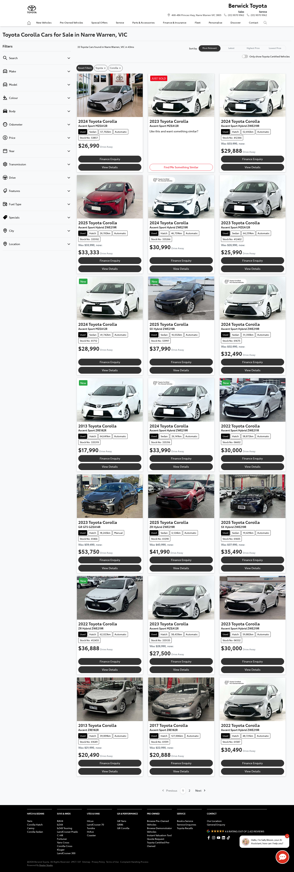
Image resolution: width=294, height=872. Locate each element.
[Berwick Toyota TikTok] (229, 837)
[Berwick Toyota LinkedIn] (224, 837)
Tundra (91, 828)
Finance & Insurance (174, 22)
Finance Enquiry (110, 159)
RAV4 (60, 821)
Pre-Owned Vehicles (71, 22)
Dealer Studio (46, 865)
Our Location (214, 821)
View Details (110, 167)
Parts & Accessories (143, 22)
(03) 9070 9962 (236, 15)
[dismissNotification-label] (287, 836)
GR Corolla (123, 828)
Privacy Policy (98, 861)
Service (120, 22)
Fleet (198, 22)
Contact (253, 22)
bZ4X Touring (64, 828)
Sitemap (86, 861)
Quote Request (155, 838)
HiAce (90, 831)
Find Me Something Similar (181, 167)
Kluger (60, 849)
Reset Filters (85, 67)
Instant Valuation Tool (159, 835)
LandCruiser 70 (95, 824)
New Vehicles (44, 22)
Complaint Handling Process (134, 861)
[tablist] (242, 48)
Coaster (91, 835)
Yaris (29, 821)
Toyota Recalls (185, 828)
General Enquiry (216, 824)
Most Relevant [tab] (209, 48)
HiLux (90, 821)
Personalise (215, 22)
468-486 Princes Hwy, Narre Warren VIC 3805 (196, 15)
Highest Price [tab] (253, 48)
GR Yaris (121, 821)
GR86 (120, 824)
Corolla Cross (64, 846)
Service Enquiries (186, 824)
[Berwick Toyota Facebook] (209, 837)
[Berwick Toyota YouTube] (219, 837)
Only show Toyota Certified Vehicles (269, 56)
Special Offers (99, 22)
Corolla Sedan (35, 831)
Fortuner (62, 838)
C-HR (60, 835)
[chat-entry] (282, 857)
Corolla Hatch (35, 824)
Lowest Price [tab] (275, 48)
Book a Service (185, 821)
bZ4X (60, 824)
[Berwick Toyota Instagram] (214, 837)
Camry (30, 828)
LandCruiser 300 (66, 853)
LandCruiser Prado (67, 831)
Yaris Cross (63, 842)
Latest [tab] (231, 48)
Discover (236, 22)
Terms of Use (112, 861)
